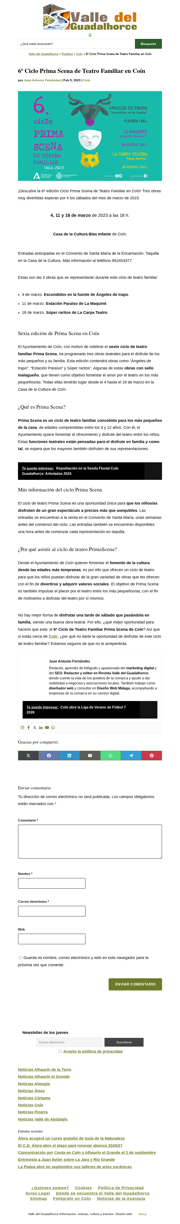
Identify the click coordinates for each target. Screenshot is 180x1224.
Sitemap (38, 1198)
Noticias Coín (30, 1105)
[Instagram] (22, 728)
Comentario (28, 820)
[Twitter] (35, 728)
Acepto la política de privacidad (92, 1051)
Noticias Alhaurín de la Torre (44, 1069)
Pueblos (67, 54)
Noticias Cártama (34, 1098)
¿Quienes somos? (50, 1188)
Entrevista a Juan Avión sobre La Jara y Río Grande (66, 1159)
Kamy (143, 1214)
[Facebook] (29, 728)
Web (21, 929)
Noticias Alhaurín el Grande (44, 1076)
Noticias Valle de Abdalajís (43, 1119)
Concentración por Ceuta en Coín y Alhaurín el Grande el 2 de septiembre (87, 1152)
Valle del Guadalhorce (43, 54)
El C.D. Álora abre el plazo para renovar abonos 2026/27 (70, 1145)
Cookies (83, 1188)
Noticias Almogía (34, 1084)
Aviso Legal (37, 1193)
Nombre (25, 874)
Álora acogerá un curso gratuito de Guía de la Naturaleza (71, 1138)
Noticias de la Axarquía (121, 1198)
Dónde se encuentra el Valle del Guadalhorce (103, 1193)
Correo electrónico (33, 901)
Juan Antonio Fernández (42, 80)
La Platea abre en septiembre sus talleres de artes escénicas (75, 1167)
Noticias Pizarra (33, 1112)
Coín (79, 54)
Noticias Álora (31, 1091)
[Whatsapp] (53, 728)
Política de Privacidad (121, 1188)
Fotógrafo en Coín (72, 1198)
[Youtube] (47, 728)
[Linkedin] (41, 728)
